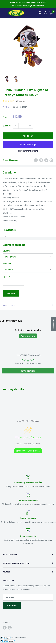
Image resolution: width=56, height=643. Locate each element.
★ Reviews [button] (53, 324)
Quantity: (7, 125)
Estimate (11, 293)
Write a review (28, 335)
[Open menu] (4, 13)
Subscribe (12, 605)
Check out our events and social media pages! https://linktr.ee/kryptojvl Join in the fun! (28, 4)
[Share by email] (51, 160)
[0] (51, 12)
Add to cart (28, 135)
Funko (6, 107)
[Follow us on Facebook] (5, 627)
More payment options (28, 150)
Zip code (6, 276)
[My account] (45, 12)
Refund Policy (9, 305)
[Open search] (40, 12)
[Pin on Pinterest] (41, 160)
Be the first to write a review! (28, 450)
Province (7, 263)
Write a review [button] (28, 370)
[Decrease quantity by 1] (15, 125)
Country (6, 250)
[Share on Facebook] (36, 160)
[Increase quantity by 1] (30, 125)
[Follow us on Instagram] (10, 627)
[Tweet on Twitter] (46, 160)
